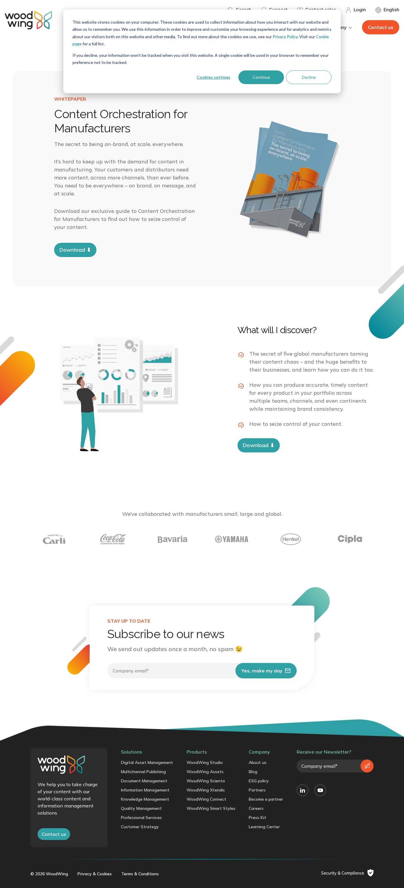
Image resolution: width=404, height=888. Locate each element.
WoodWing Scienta (206, 780)
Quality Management (141, 808)
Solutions (131, 752)
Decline (309, 77)
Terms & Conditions (140, 873)
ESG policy (259, 780)
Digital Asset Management (147, 762)
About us (257, 762)
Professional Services (141, 817)
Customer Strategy (140, 826)
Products (197, 752)
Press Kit (257, 817)
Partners (257, 790)
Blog (253, 771)
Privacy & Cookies (94, 873)
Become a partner (266, 799)
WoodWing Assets (205, 771)
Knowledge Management (145, 799)
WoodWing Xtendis (206, 790)
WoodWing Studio (205, 762)
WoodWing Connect (206, 799)
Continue (261, 77)
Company (259, 752)
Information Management (145, 790)
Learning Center (264, 826)
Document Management (144, 780)
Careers (256, 808)
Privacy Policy (285, 36)
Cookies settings (213, 77)
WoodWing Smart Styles (211, 808)
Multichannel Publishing (143, 771)
